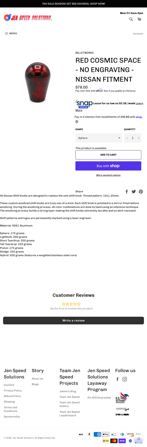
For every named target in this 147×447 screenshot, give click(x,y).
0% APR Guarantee (99, 397)
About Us (37, 378)
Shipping (9, 401)
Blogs (35, 384)
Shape (79, 129)
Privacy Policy (13, 390)
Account (138, 33)
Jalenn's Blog (68, 391)
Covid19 (9, 385)
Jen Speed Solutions (23, 437)
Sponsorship (12, 416)
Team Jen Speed (70, 397)
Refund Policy (12, 396)
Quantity (130, 129)
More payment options (108, 175)
